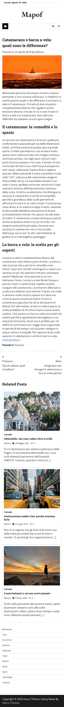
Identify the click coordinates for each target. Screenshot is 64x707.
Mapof (32, 14)
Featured (6, 650)
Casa (4, 634)
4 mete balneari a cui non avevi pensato (27, 593)
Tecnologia (7, 677)
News (4, 666)
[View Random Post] (53, 26)
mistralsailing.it (11, 339)
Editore (39, 52)
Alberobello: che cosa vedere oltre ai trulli (28, 438)
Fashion (6, 645)
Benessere (7, 629)
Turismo (19, 345)
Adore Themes (10, 703)
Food (4, 655)
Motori (5, 661)
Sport (4, 671)
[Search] (59, 26)
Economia (6, 639)
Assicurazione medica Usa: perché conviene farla (29, 518)
